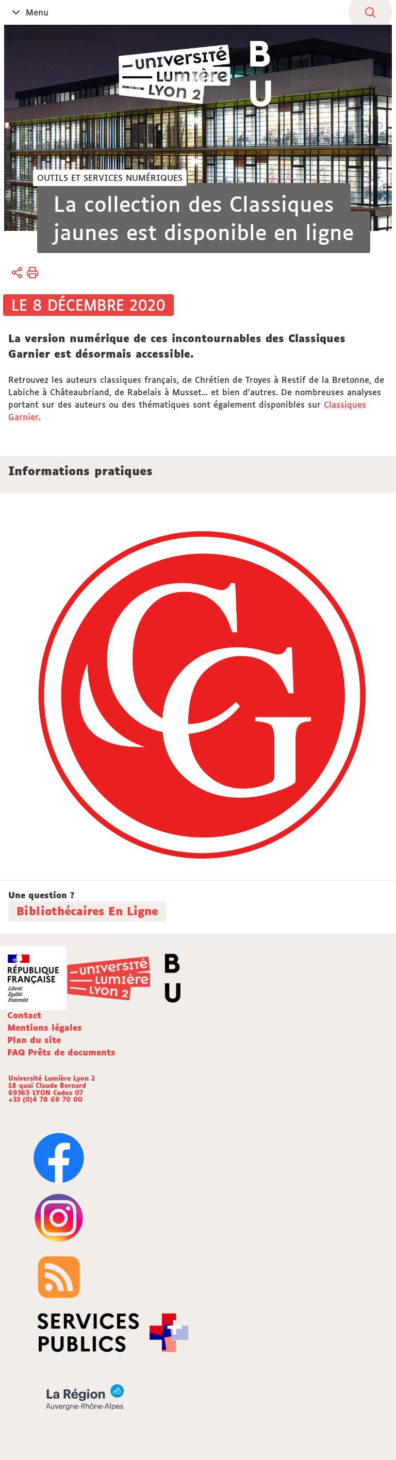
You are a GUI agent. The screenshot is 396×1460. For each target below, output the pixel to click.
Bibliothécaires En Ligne (87, 911)
